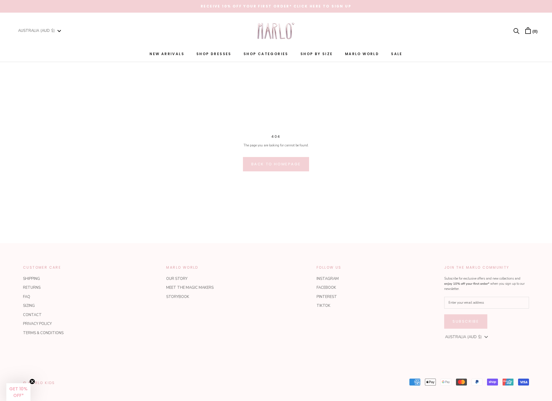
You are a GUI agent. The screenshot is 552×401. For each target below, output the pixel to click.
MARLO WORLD (362, 53)
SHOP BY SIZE (316, 53)
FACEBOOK (326, 287)
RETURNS (32, 287)
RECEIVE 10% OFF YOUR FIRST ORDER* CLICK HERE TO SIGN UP (276, 6)
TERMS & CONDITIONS (43, 333)
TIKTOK (323, 305)
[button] (18, 392)
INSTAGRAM (328, 278)
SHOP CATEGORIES (266, 53)
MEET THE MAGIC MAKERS (190, 287)
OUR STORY (176, 278)
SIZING (29, 305)
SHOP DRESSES (213, 53)
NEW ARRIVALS (167, 53)
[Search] (516, 31)
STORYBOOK (177, 296)
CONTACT (32, 314)
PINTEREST (327, 296)
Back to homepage (276, 164)
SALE (396, 53)
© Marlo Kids (39, 382)
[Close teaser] (32, 381)
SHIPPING (31, 278)
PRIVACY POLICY (37, 323)
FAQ (26, 296)
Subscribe (466, 321)
